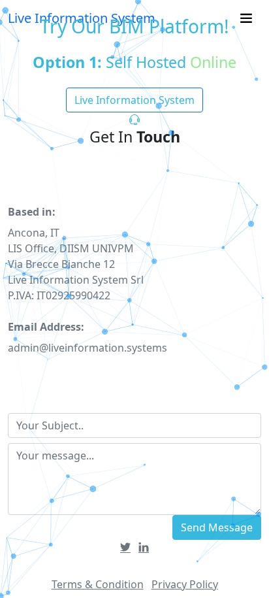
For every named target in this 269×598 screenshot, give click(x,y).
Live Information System (134, 100)
